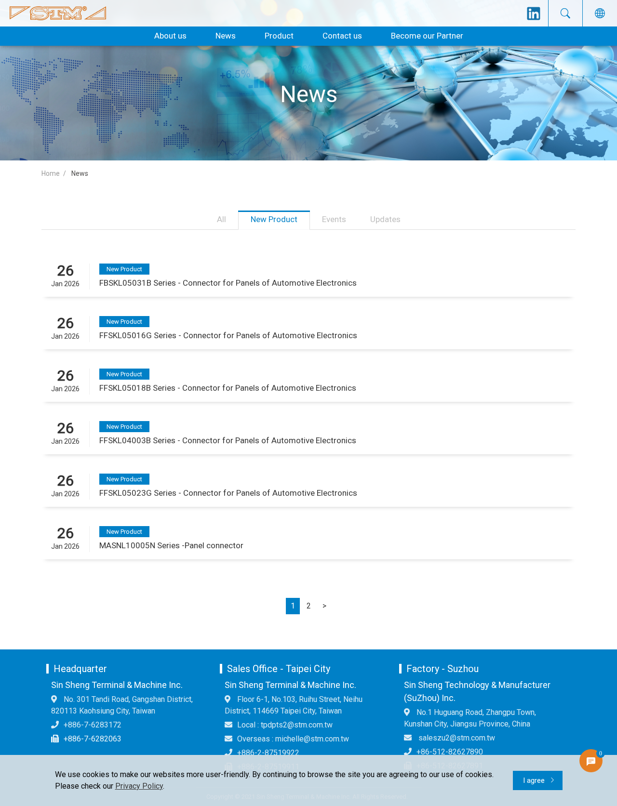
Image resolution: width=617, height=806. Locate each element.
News (225, 35)
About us (170, 35)
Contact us (342, 35)
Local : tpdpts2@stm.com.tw (285, 724)
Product (279, 35)
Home (50, 173)
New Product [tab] (274, 219)
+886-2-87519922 (268, 752)
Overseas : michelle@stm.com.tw (293, 738)
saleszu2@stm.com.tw (455, 737)
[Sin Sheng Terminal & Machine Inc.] (58, 13)
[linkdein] (533, 13)
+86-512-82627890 (449, 751)
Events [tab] (334, 219)
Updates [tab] (385, 219)
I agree (535, 780)
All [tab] (221, 219)
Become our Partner (427, 35)
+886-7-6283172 (92, 724)
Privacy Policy (139, 786)
